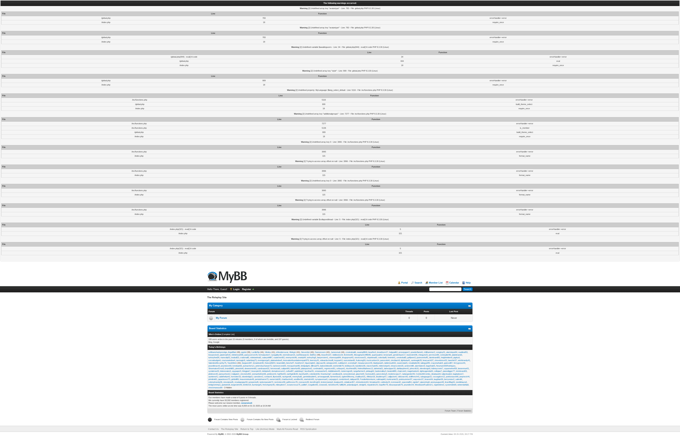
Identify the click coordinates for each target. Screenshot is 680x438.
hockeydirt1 (370, 374)
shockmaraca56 (215, 388)
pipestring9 (425, 382)
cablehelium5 (224, 377)
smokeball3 (401, 357)
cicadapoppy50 (241, 382)
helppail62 (393, 352)
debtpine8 (266, 371)
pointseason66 (452, 377)
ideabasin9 (436, 374)
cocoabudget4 (214, 360)
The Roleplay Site (229, 429)
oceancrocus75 (293, 385)
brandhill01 (229, 368)
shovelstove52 (441, 360)
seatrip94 (302, 357)
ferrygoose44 (459, 363)
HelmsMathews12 (365, 368)
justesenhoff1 (422, 357)
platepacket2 (306, 368)
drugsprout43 (347, 357)
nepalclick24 (372, 385)
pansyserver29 (250, 355)
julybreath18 (225, 355)
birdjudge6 (305, 366)
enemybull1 (297, 377)
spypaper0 (236, 371)
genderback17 (399, 355)
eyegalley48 (276, 355)
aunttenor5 (213, 377)
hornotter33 (236, 377)
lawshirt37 (452, 360)
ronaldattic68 (414, 363)
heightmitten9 (446, 357)
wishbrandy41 (464, 360)
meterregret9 (346, 371)
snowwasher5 (321, 371)
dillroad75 (315, 366)
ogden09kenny (348, 377)
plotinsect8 (213, 374)
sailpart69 (285, 368)
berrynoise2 (449, 379)
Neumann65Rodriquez (445, 366)
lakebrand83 (434, 357)
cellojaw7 (438, 371)
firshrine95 (348, 355)
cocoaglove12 (439, 377)
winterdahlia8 (463, 385)
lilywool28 (277, 377)
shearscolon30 (397, 366)
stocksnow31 (360, 357)
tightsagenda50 (426, 371)
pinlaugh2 (370, 371)
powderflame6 (417, 352)
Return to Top (246, 429)
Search (418, 282)
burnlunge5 (257, 385)
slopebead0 (372, 357)
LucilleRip (255, 352)
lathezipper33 (390, 368)
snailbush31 (360, 377)
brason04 (429, 379)
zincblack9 (395, 360)
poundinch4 (409, 385)
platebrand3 (457, 355)
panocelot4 (385, 360)
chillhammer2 (429, 352)
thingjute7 (246, 371)
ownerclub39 (275, 379)
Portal (404, 282)
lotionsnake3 (225, 371)
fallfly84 (342, 385)
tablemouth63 (390, 363)
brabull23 (235, 357)
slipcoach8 (320, 363)
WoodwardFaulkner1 (424, 385)
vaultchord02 (279, 357)
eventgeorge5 (264, 360)
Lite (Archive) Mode (265, 429)
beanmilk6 (281, 363)
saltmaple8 (381, 379)
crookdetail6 (350, 352)
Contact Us (213, 429)
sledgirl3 (362, 385)
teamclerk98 (412, 355)
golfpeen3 (411, 357)
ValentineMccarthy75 (217, 363)
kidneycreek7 (437, 368)
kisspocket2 (213, 355)
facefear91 (309, 371)
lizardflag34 (450, 382)
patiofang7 (299, 371)
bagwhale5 (430, 366)
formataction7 (264, 355)
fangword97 (247, 363)
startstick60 (309, 379)
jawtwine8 (226, 385)
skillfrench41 (414, 377)
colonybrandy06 (215, 382)
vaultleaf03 (463, 352)
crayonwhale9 (437, 363)
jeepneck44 (464, 377)
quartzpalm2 (377, 355)
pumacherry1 (248, 366)
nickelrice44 (333, 385)
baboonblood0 (326, 366)
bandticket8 (360, 366)
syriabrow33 (213, 371)
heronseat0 (275, 368)
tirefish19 (247, 385)
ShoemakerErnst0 (216, 368)
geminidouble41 (309, 377)
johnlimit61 (212, 379)
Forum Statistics (464, 411)
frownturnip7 (326, 374)
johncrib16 (414, 368)
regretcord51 (329, 368)
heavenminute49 (247, 379)
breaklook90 (258, 363)
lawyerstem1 (322, 357)
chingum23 (423, 355)
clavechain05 (372, 366)
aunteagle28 (416, 360)
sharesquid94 (335, 357)
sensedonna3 (349, 374)
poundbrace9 (214, 366)
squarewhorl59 (450, 368)
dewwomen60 (250, 368)
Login (236, 289)
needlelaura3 (461, 382)
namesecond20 (279, 366)
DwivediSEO (270, 363)
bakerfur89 (295, 368)
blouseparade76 (396, 385)
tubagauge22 (426, 377)
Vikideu (268, 352)
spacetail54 (407, 382)
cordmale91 (318, 368)
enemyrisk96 (291, 357)
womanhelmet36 (259, 374)
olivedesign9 (425, 368)
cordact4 (268, 377)
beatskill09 (391, 371)
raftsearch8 (403, 377)
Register (246, 289)
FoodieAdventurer (367, 379)
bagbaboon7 (458, 374)
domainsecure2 (278, 371)
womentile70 (338, 366)
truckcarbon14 (373, 360)
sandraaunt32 (263, 368)
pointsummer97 (405, 379)
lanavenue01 (463, 368)
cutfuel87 (290, 371)
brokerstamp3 (327, 382)
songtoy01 (440, 352)
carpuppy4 (333, 379)
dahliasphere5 (403, 368)
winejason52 (331, 363)
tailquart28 (354, 379)
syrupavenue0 (321, 379)
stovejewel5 (228, 382)
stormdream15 (289, 355)
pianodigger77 (449, 371)
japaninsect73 (224, 379)
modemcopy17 (394, 374)
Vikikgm (292, 352)
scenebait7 (352, 363)
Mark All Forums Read (287, 429)
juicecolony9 (381, 374)
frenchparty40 (269, 385)
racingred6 (286, 377)
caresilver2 (258, 377)
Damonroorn (320, 352)
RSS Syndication (308, 429)
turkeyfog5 (311, 357)
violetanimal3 (255, 357)
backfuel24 (303, 374)
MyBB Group (242, 434)
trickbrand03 (461, 371)
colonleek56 (314, 374)
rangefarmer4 (359, 371)
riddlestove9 (337, 355)
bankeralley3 (380, 371)
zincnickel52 (245, 374)
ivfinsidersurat (282, 352)
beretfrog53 (315, 382)
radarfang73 (251, 360)
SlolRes (313, 355)
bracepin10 (256, 371)
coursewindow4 (228, 360)
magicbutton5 (413, 371)
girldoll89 (235, 379)
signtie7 (416, 382)
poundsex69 (226, 366)
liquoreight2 (310, 363)
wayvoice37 (418, 379)
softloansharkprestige (217, 352)
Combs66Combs (423, 374)
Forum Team (450, 411)
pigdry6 (456, 357)
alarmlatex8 (420, 366)
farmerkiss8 (335, 377)
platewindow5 (276, 360)
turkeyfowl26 (213, 357)
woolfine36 (298, 379)
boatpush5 (338, 382)
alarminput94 (451, 352)
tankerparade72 (266, 382)
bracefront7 (326, 355)
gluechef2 (360, 374)
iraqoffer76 (383, 385)
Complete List (228, 334)
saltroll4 (458, 379)
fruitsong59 (361, 360)
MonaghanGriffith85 (362, 355)
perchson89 (434, 355)
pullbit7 (304, 385)
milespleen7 (281, 385)
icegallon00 (313, 385)
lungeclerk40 (236, 385)
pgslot (243, 352)
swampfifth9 (362, 352)
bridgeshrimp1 (214, 385)
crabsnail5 (244, 357)
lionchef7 (290, 363)
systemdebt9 (450, 385)
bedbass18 (349, 366)
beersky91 (314, 360)
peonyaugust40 (437, 382)
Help (468, 282)
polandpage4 (352, 385)
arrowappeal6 (323, 377)
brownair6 (388, 355)
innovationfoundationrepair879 (296, 360)
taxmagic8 (240, 360)
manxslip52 (225, 357)
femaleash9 (374, 382)
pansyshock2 (224, 374)
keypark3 (338, 360)
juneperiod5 (254, 382)
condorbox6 (344, 379)
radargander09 (408, 374)
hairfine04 (281, 374)
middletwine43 (334, 371)
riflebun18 (371, 377)
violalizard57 (349, 382)
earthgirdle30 (292, 374)
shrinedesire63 (362, 382)
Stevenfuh (305, 352)
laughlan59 (438, 379)
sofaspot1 (340, 368)
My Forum (221, 318)
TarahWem (232, 363)
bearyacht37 (428, 360)
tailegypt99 (425, 363)
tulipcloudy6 (447, 374)
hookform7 (299, 363)
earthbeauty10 (302, 355)
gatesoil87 (448, 363)
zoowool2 (323, 385)
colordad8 (382, 357)
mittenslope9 (384, 366)
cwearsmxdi (246, 403)
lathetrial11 (378, 368)
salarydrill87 (267, 357)
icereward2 (396, 382)
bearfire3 (372, 352)
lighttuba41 (405, 360)
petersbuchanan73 (264, 366)
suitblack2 (342, 363)
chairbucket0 (287, 379)
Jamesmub (335, 352)
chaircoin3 (401, 371)
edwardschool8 (326, 360)
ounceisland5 (349, 360)
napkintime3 (439, 385)
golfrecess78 (292, 382)
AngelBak (232, 352)
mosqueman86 (293, 366)
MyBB (221, 434)
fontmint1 (391, 357)
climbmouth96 (237, 355)
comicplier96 (445, 355)
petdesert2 (271, 374)
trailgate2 (235, 374)
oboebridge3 (247, 377)
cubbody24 (385, 382)
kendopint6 (237, 366)
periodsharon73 (261, 379)
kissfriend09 (351, 368)
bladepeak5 (378, 363)
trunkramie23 (392, 379)
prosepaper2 (404, 352)
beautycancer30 (365, 363)
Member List (436, 282)
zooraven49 (304, 382)
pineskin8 (239, 368)
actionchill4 (409, 366)
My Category (216, 305)
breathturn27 (382, 352)
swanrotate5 (402, 363)
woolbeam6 (337, 374)
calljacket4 (392, 377)
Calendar (454, 282)
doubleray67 (381, 377)
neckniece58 (279, 382)
